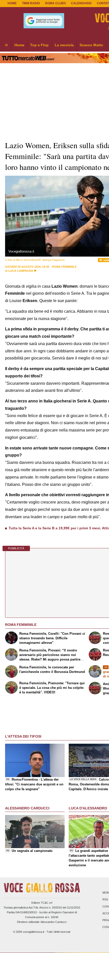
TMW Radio (31, 3)
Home (12, 3)
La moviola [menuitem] (64, 45)
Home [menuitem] (19, 45)
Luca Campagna (20, 270)
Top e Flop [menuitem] (39, 45)
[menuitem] (6, 45)
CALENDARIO (81, 3)
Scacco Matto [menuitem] (91, 45)
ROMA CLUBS (55, 3)
